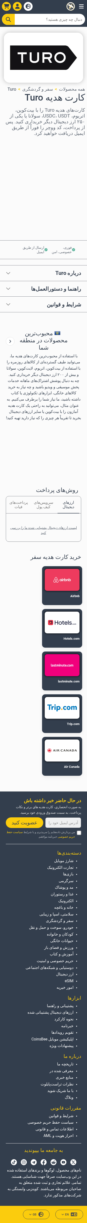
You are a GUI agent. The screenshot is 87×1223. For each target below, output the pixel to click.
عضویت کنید (24, 823)
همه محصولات (72, 89)
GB (34, 1214)
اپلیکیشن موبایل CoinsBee (52, 1039)
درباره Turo (68, 273)
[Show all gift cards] (10, 341)
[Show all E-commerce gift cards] (10, 341)
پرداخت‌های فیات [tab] (18, 504)
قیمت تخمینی (73, 184)
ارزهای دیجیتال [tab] (68, 504)
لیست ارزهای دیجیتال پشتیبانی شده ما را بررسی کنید (43, 530)
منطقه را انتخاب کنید (66, 142)
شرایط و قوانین (64, 304)
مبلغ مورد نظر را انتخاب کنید (60, 163)
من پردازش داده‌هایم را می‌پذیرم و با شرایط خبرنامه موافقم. (41, 834)
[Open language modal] (28, 6)
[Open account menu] (17, 6)
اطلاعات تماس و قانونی (54, 1129)
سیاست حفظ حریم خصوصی (50, 1122)
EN (67, 1214)
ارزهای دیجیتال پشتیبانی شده (50, 1012)
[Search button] (8, 19)
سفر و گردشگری (37, 89)
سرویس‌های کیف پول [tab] (43, 504)
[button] (81, 6)
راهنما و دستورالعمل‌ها (56, 289)
